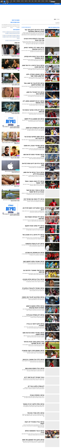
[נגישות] (1, 1)
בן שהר (11, 27)
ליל (10, 24)
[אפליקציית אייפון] (5, 3)
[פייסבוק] (2, 3)
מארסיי (13, 24)
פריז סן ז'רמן (17, 24)
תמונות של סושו (15, 20)
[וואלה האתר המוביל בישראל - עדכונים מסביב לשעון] (53, 1)
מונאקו (6, 24)
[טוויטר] (4, 3)
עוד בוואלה (17, 42)
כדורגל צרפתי (4, 27)
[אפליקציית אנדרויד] (7, 3)
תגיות (58, 19)
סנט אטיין (3, 24)
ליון (11, 24)
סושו (55, 19)
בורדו (9, 24)
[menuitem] (46, 2)
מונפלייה (17, 27)
